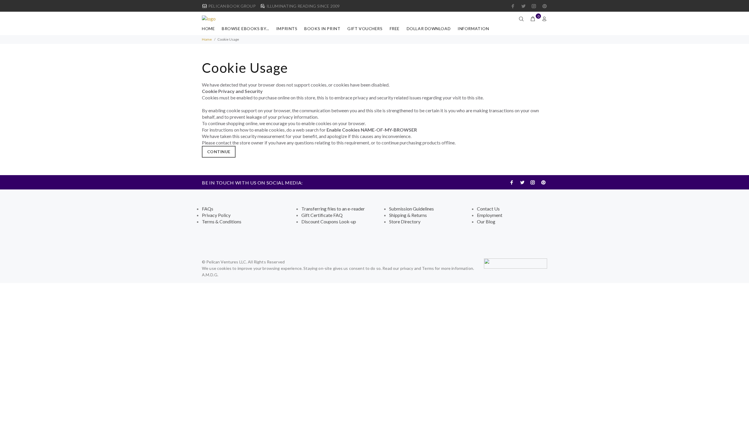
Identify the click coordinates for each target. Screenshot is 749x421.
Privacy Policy (216, 215)
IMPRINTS (286, 28)
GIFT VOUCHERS (364, 28)
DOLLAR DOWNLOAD (429, 28)
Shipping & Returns (408, 215)
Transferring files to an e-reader (333, 208)
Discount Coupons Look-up (328, 221)
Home (208, 28)
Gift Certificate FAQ (322, 215)
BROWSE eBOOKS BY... (245, 28)
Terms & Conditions (221, 221)
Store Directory (404, 221)
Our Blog (486, 221)
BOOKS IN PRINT (322, 28)
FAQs (207, 208)
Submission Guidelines (411, 208)
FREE (395, 28)
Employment (489, 215)
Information (473, 28)
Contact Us (488, 208)
